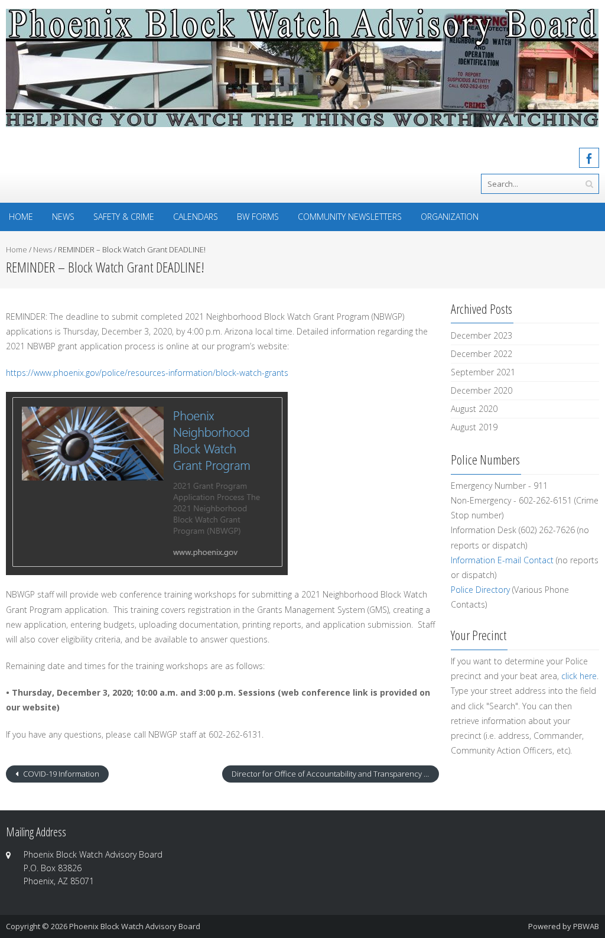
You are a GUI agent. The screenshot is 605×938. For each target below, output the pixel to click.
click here (579, 675)
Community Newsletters (350, 216)
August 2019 (474, 427)
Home (21, 216)
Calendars (195, 216)
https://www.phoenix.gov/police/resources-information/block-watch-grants (147, 372)
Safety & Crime (123, 216)
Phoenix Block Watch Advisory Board (134, 926)
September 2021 (483, 372)
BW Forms (258, 216)
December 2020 (481, 390)
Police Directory (480, 589)
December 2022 (481, 353)
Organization (450, 216)
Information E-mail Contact (502, 560)
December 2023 (481, 335)
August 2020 (474, 408)
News (63, 216)
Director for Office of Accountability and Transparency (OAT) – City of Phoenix (335, 773)
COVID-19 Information (60, 773)
